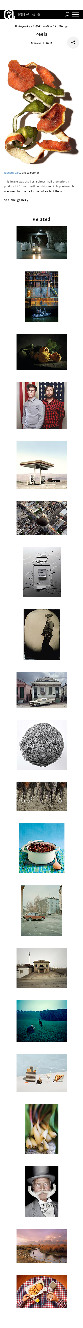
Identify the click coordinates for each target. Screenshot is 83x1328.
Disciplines (23, 14)
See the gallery (16, 200)
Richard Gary (12, 173)
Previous (36, 43)
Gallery (36, 14)
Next (49, 43)
